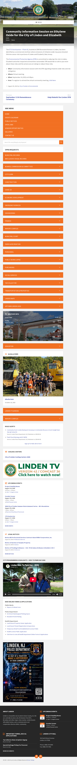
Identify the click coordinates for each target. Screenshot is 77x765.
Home (8, 40)
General (16, 544)
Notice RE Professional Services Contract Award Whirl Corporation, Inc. (28, 537)
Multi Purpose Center (11, 502)
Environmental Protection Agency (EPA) (23, 59)
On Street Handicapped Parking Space (18, 614)
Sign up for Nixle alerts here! (33, 444)
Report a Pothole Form (14, 607)
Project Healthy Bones (12, 486)
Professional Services (19, 539)
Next (69, 95)
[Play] (6, 594)
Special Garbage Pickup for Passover (15, 745)
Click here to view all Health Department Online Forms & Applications (27, 634)
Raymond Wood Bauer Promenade (15, 512)
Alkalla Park (9, 399)
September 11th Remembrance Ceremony (18, 98)
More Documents (8, 751)
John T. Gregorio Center (12, 492)
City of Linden (24, 86)
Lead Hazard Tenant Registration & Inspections (21, 626)
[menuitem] (33, 114)
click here (52, 80)
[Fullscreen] (61, 594)
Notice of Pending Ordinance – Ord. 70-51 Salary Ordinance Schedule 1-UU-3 (29, 548)
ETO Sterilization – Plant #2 (18, 49)
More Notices (9, 554)
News (13, 40)
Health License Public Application (17, 631)
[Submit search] (61, 142)
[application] (33, 579)
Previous (9, 95)
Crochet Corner (10, 496)
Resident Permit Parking (14, 617)
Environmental (33, 86)
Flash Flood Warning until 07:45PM (17, 437)
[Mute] (57, 594)
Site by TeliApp (30, 760)
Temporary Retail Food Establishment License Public (22, 629)
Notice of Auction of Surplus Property (17, 543)
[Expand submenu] (59, 166)
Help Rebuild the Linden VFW (59, 97)
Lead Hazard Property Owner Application (19, 623)
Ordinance (17, 550)
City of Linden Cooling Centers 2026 (17, 457)
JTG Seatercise (10, 516)
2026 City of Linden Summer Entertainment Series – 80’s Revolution (27, 506)
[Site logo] (38, 16)
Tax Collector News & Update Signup (15, 740)
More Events (9, 526)
